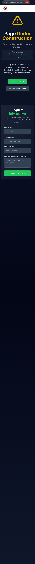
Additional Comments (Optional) (15, 156)
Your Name (8, 127)
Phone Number (9, 146)
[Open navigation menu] (31, 8)
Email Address (9, 137)
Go (27, 2)
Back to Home (19, 81)
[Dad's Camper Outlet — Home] (5, 8)
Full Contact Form (19, 88)
